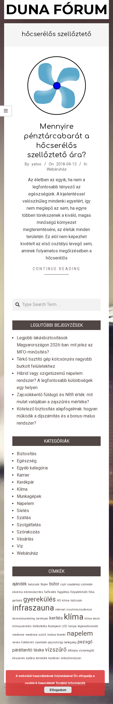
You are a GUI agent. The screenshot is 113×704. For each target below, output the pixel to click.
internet (60, 609)
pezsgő (85, 641)
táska (38, 650)
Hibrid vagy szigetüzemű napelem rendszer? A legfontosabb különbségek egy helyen (55, 380)
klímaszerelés (22, 626)
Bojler (44, 584)
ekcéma (17, 592)
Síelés (23, 510)
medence (18, 634)
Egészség (26, 460)
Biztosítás (26, 453)
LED (64, 626)
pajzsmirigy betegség (62, 642)
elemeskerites (33, 592)
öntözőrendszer (71, 658)
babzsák (33, 584)
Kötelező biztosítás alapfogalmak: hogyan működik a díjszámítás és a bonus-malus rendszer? (57, 416)
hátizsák (76, 600)
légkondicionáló (88, 626)
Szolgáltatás (29, 524)
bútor (54, 583)
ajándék (19, 583)
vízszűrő (56, 649)
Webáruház (57, 169)
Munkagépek (29, 496)
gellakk (17, 600)
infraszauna (33, 607)
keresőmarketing (23, 618)
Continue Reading (56, 269)
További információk (70, 683)
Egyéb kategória (32, 468)
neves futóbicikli (23, 642)
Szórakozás (28, 531)
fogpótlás (63, 592)
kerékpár (42, 618)
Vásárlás (25, 539)
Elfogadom (58, 689)
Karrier (23, 475)
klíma (73, 616)
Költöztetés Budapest (47, 626)
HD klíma (63, 600)
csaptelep (73, 584)
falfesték (50, 592)
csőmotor (87, 584)
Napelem (25, 503)
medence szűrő (36, 634)
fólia (91, 592)
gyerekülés (39, 599)
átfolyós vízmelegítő (81, 650)
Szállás (24, 517)
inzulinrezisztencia (79, 609)
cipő (63, 584)
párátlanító (22, 650)
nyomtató (41, 642)
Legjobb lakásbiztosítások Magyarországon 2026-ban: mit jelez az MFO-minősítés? (55, 345)
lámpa (72, 626)
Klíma (22, 489)
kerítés (56, 618)
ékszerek (18, 658)
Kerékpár (25, 482)
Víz (20, 546)
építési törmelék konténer (43, 658)
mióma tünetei (56, 634)
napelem (80, 633)
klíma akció (92, 618)
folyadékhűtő (78, 592)
